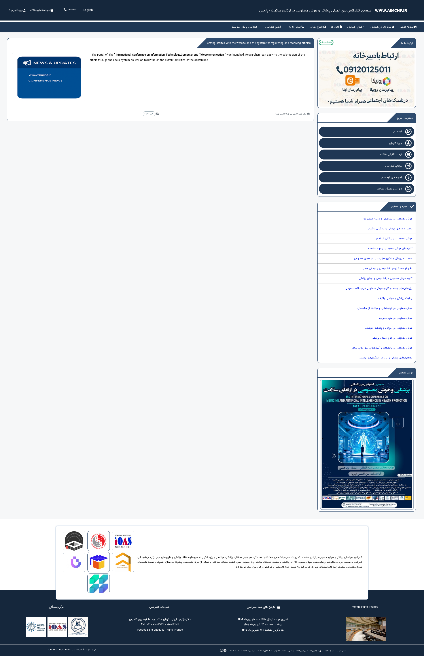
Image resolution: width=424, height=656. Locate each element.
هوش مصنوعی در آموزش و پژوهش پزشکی (388, 328)
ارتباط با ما (407, 43)
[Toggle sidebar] (414, 10)
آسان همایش (78, 649)
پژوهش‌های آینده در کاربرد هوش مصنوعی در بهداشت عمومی (378, 288)
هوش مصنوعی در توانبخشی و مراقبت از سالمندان (385, 308)
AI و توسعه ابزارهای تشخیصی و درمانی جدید (387, 268)
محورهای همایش (399, 206)
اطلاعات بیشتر (326, 42)
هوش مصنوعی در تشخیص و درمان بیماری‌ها (387, 219)
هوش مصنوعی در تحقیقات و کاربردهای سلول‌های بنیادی (381, 348)
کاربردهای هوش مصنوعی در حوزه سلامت (390, 248)
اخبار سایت (149, 113)
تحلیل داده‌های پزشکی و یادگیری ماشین (390, 229)
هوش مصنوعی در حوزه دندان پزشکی (392, 338)
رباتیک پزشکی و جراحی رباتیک (395, 298)
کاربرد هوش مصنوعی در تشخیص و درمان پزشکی (385, 278)
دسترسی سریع (405, 118)
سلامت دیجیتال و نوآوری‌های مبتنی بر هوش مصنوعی (383, 258)
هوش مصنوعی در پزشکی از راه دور (393, 238)
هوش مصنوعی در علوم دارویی (395, 318)
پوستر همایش (405, 373)
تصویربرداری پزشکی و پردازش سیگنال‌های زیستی (385, 358)
